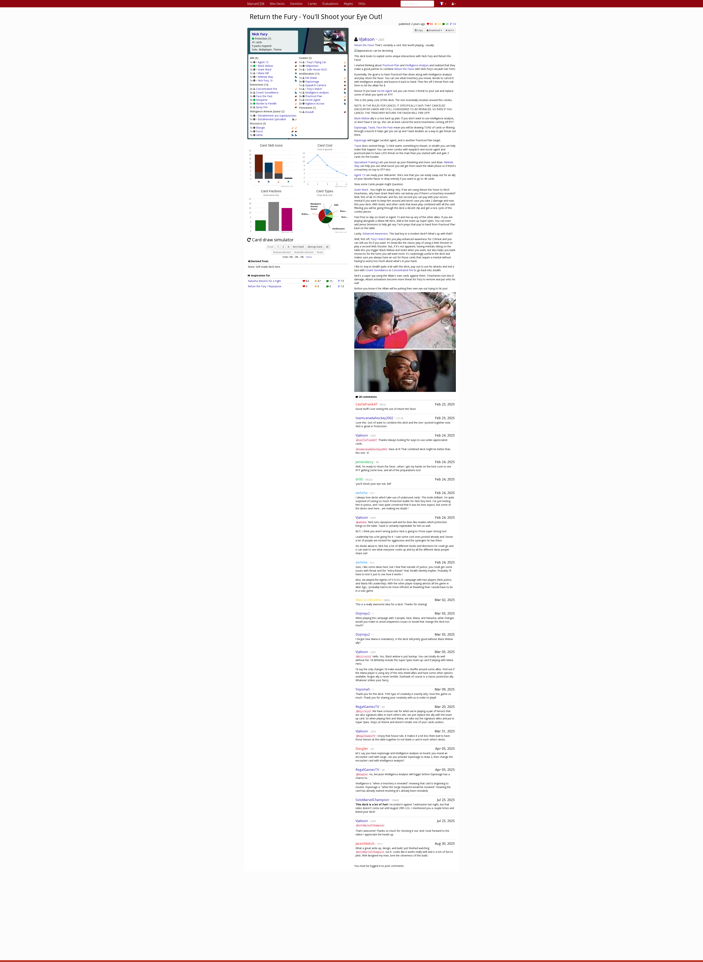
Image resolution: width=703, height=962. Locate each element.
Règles (348, 4)
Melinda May (265, 76)
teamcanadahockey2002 (374, 418)
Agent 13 (263, 62)
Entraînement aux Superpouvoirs (277, 115)
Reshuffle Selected (303, 252)
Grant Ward (264, 69)
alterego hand (315, 246)
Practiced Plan (313, 96)
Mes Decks (277, 4)
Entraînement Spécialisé (272, 119)
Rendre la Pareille (266, 103)
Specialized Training (365, 162)
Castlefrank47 (366, 404)
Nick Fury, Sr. (265, 80)
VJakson (367, 39)
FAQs (361, 4)
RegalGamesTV (367, 706)
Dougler (362, 748)
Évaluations (330, 4)
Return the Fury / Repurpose (264, 286)
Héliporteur (312, 66)
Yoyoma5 (363, 689)
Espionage (360, 127)
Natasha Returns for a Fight (264, 281)
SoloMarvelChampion (372, 800)
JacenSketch (365, 843)
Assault (309, 112)
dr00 (359, 479)
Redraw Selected (282, 252)
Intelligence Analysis (317, 92)
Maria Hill (263, 73)
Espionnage (312, 81)
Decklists (296, 4)
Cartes (312, 4)
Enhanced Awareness (375, 233)
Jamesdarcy (364, 462)
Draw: (271, 246)
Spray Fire (262, 107)
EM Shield (311, 78)
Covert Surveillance (267, 92)
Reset (320, 252)
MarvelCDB (255, 3)
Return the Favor (364, 45)
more (309, 256)
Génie (259, 135)
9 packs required (261, 46)
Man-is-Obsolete (369, 600)
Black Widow (265, 66)
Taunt (371, 127)
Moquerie (261, 100)
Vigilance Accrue (314, 103)
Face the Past (264, 96)
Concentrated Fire (266, 89)
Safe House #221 (317, 69)
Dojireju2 (363, 613)
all (327, 246)
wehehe (362, 493)
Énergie (260, 127)
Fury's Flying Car (316, 62)
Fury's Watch (314, 89)
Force (259, 131)
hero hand (298, 246)
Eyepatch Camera (315, 85)
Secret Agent (312, 100)
